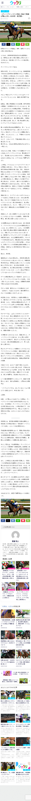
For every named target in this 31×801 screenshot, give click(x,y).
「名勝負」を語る (5, 11)
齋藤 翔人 (15, 541)
